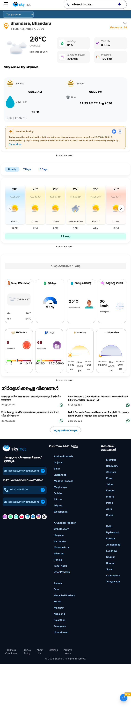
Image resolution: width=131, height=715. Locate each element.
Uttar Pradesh (62, 571)
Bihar (57, 468)
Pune (109, 478)
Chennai (111, 472)
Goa (56, 589)
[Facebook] (33, 516)
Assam (58, 583)
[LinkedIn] (27, 516)
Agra (109, 508)
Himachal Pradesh (64, 595)
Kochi (109, 515)
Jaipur (110, 484)
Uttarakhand (61, 632)
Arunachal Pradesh (65, 522)
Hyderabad (112, 532)
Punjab (58, 559)
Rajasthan (60, 619)
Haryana (59, 535)
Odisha (58, 493)
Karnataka (60, 541)
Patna (109, 502)
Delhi (109, 526)
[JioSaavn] (16, 516)
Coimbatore (113, 575)
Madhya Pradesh (64, 480)
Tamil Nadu (60, 565)
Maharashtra (61, 547)
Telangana (60, 626)
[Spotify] (10, 516)
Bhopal (110, 563)
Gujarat (58, 462)
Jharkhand (60, 474)
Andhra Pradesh (63, 456)
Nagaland (59, 613)
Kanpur (110, 490)
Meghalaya (60, 487)
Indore (110, 496)
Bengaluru (112, 465)
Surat (109, 569)
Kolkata (110, 538)
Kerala (57, 601)
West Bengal (61, 511)
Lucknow (111, 550)
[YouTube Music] (21, 516)
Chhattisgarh (61, 528)
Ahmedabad (113, 544)
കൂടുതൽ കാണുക (65, 430)
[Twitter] (44, 516)
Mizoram (59, 553)
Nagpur (110, 556)
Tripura (58, 505)
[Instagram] (38, 516)
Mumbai (111, 459)
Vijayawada (113, 581)
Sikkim (58, 499)
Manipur (59, 607)
